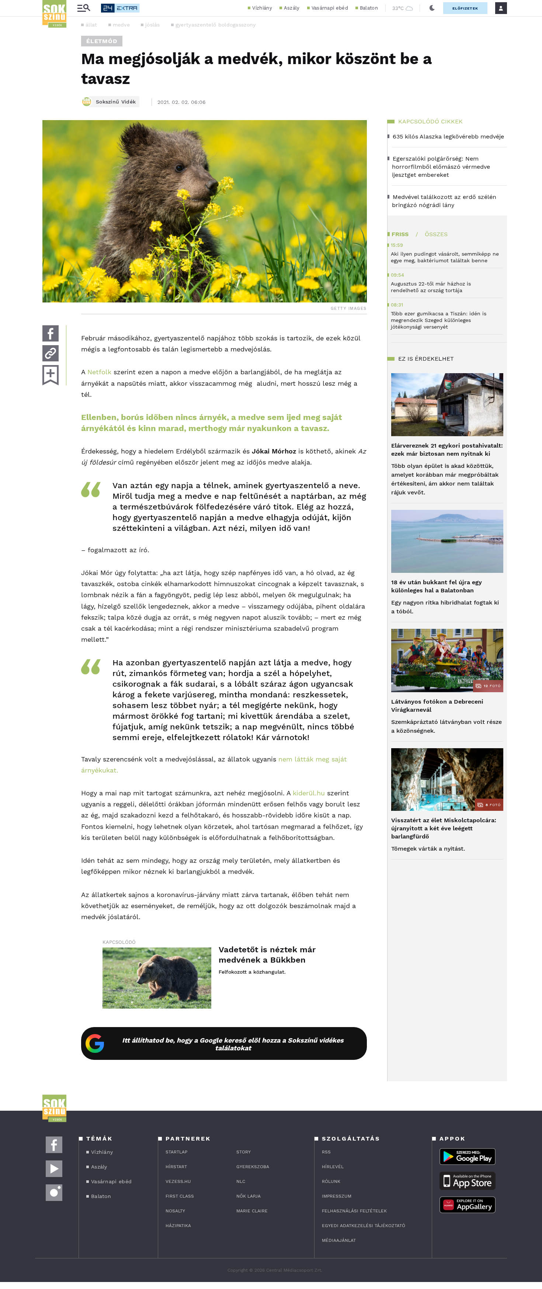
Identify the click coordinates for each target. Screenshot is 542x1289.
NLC (240, 1181)
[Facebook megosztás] (50, 333)
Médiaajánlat (339, 1240)
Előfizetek (465, 8)
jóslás (152, 25)
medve (121, 25)
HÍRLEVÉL (333, 1166)
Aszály (292, 8)
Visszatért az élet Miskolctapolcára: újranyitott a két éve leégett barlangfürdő (443, 828)
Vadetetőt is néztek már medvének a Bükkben (267, 954)
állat (91, 25)
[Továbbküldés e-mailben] (50, 353)
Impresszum (336, 1196)
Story (243, 1152)
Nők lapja (248, 1196)
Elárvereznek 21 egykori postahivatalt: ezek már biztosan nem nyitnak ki (447, 449)
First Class (180, 1196)
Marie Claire (252, 1210)
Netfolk (99, 372)
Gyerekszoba (252, 1166)
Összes (436, 234)
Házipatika (178, 1225)
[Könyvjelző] (50, 375)
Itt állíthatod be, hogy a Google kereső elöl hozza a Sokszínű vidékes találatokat (233, 1044)
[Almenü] (84, 8)
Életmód (101, 41)
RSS (326, 1152)
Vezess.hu (178, 1181)
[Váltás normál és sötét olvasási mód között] (432, 8)
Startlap (176, 1152)
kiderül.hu (309, 793)
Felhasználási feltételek (354, 1210)
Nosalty (175, 1210)
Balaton (369, 8)
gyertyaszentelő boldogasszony (216, 25)
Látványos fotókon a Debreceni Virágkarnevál (437, 705)
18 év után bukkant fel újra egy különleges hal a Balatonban (436, 586)
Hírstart (176, 1166)
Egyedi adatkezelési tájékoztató (363, 1225)
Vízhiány (262, 8)
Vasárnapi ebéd (330, 8)
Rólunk (331, 1181)
